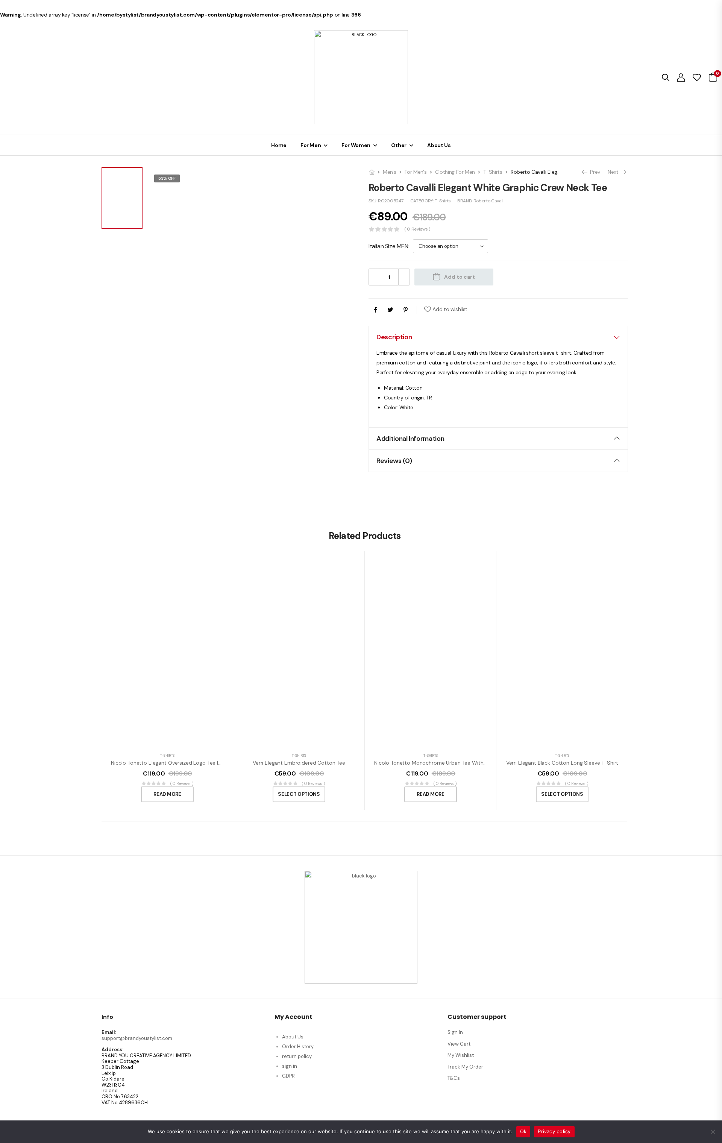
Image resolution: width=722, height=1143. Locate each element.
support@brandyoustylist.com (137, 1038)
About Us (439, 145)
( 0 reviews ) (417, 229)
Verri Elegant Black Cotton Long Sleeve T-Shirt (562, 762)
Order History (298, 1046)
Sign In (455, 1032)
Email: (109, 1032)
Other (399, 145)
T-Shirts (492, 171)
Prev (593, 171)
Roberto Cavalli (489, 201)
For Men (310, 145)
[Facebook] (375, 310)
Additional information (410, 438)
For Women (355, 145)
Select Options (299, 794)
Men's (389, 171)
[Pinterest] (405, 310)
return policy (297, 1056)
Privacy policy (554, 1131)
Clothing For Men (455, 171)
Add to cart (459, 276)
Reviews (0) (394, 460)
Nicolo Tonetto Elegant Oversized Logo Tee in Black (173, 762)
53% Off (167, 178)
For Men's (416, 171)
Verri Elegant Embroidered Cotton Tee (299, 762)
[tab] (498, 337)
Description (394, 337)
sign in (289, 1066)
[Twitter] (390, 310)
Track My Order (465, 1067)
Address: (112, 1050)
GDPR (288, 1076)
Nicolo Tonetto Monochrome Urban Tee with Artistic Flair (443, 762)
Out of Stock (173, 188)
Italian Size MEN (388, 246)
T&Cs (453, 1078)
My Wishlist (460, 1055)
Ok (523, 1131)
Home (279, 145)
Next (614, 171)
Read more (167, 794)
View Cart (458, 1044)
